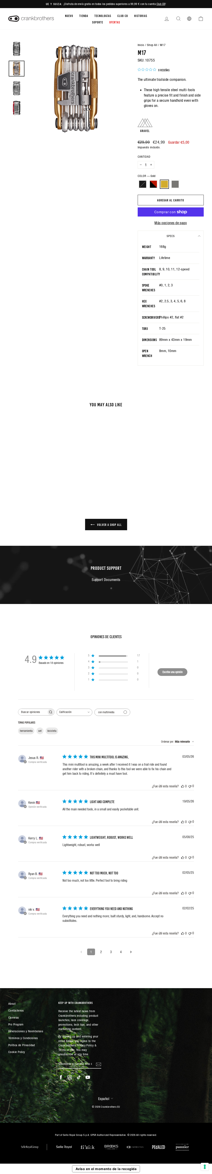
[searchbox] (32, 712)
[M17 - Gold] (34, 479)
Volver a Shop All (109, 524)
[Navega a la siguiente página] (131, 952)
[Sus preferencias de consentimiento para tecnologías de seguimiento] (205, 1167)
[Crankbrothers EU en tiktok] (78, 1077)
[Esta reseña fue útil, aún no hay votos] (182, 786)
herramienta (26, 730)
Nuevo (69, 15)
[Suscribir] (98, 1064)
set (40, 730)
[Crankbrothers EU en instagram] (69, 1077)
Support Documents (106, 579)
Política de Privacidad (21, 1045)
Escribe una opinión (173, 672)
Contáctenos (16, 1010)
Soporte (97, 22)
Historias (140, 15)
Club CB (161, 4)
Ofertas (114, 22)
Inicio (141, 45)
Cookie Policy (16, 1052)
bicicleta (51, 730)
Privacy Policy (85, 1045)
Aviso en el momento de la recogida (106, 1169)
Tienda (83, 15)
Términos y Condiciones (23, 1038)
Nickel (175, 184)
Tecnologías (102, 15)
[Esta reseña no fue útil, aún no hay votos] (189, 786)
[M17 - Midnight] (23, 479)
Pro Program (16, 1024)
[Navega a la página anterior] (81, 952)
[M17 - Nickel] (39, 479)
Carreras (13, 1017)
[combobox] (74, 712)
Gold (164, 184)
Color (146, 176)
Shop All (152, 45)
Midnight (143, 184)
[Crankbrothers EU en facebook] (60, 1077)
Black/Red (153, 184)
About (12, 1003)
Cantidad (144, 156)
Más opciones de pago (170, 223)
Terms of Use (66, 1050)
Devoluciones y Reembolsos (25, 1031)
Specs (171, 236)
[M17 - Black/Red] (28, 479)
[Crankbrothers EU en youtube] (87, 1077)
